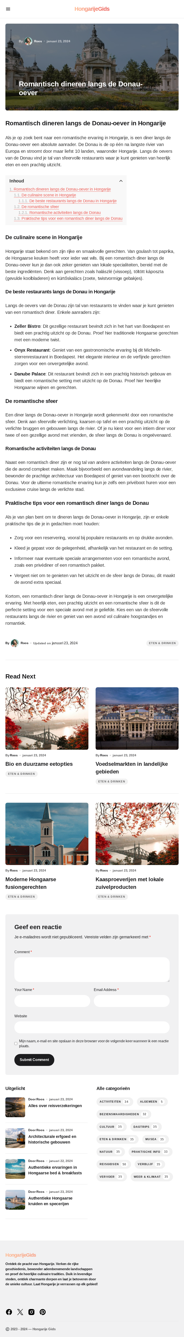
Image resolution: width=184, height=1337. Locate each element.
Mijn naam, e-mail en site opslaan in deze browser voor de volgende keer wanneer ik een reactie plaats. (94, 1043)
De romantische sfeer (40, 206)
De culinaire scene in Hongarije (49, 195)
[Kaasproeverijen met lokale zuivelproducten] (137, 834)
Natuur (110, 1151)
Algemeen (151, 1101)
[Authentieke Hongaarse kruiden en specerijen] (15, 1200)
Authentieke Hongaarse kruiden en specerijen (50, 1201)
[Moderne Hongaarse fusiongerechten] (46, 834)
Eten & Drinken (162, 643)
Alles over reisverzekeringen (55, 1105)
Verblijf (149, 1164)
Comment (23, 952)
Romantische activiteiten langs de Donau (65, 212)
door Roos (36, 1099)
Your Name (24, 990)
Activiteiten (114, 1101)
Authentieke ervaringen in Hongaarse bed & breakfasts (55, 1170)
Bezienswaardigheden (123, 1114)
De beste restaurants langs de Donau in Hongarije (73, 201)
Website (20, 1016)
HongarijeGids (92, 9)
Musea (154, 1139)
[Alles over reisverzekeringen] (15, 1107)
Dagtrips (145, 1126)
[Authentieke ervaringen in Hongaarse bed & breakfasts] (15, 1169)
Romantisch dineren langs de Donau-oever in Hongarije (62, 189)
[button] (8, 9)
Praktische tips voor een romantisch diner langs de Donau (72, 218)
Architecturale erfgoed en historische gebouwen (52, 1139)
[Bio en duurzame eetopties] (46, 718)
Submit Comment (34, 1060)
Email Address (106, 990)
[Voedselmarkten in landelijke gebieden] (137, 718)
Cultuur (111, 1126)
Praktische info (150, 1151)
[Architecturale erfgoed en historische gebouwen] (15, 1138)
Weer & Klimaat (151, 1176)
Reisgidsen (113, 1164)
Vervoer (111, 1176)
